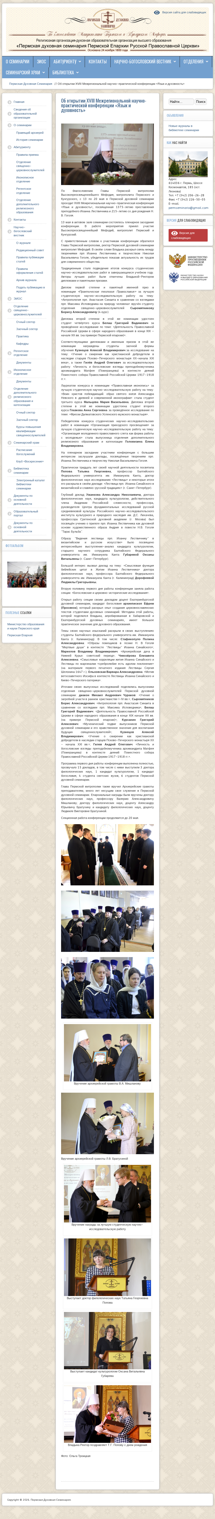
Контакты (98, 61)
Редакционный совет (30, 250)
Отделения (193, 61)
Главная (19, 102)
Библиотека (63, 72)
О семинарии (17, 61)
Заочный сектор (27, 329)
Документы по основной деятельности (23, 500)
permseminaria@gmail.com (188, 208)
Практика (22, 336)
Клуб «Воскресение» (30, 461)
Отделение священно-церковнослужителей (30, 166)
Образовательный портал (26, 513)
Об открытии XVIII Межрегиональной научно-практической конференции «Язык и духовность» (103, 105)
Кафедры (22, 343)
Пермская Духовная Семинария (30, 84)
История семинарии (29, 140)
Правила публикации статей (30, 259)
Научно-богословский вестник (142, 61)
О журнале (23, 243)
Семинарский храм (23, 72)
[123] (26, 575)
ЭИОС (41, 61)
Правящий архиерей (30, 133)
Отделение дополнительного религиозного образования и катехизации (25, 397)
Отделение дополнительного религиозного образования (27, 206)
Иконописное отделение (25, 179)
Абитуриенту (64, 61)
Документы (23, 362)
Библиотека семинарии (21, 470)
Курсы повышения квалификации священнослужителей (30, 431)
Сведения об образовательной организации (25, 113)
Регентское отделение (23, 191)
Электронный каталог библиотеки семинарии (30, 484)
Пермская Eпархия (20, 635)
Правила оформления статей (29, 271)
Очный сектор (25, 322)
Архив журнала (26, 280)
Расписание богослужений (25, 452)
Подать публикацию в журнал (30, 289)
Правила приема (27, 155)
